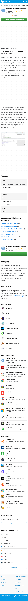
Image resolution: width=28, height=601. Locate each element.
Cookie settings (19, 591)
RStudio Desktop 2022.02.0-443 (10, 519)
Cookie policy (18, 579)
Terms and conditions (20, 576)
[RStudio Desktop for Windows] (3, 10)
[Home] (1, 5)
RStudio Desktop (16, 8)
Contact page (19, 296)
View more (14, 523)
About (3, 576)
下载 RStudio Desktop (7, 239)
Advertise (3, 582)
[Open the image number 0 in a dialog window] (13, 139)
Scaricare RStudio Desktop (8, 231)
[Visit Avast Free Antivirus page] (14, 16)
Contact (3, 579)
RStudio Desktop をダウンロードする (11, 228)
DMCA (16, 588)
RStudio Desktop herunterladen (10, 237)
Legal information (19, 585)
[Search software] (23, 1)
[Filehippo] (5, 1)
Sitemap (3, 585)
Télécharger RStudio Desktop (9, 223)
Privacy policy (18, 582)
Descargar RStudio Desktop (9, 226)
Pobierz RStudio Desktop (8, 234)
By (9, 11)
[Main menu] (26, 1)
